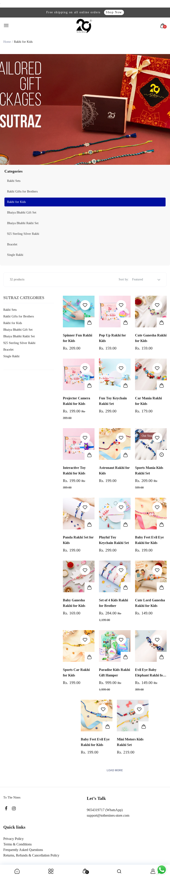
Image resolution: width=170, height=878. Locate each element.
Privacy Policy (13, 839)
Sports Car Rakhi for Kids (76, 672)
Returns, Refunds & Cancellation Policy (31, 855)
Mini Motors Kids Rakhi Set (130, 742)
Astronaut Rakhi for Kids (114, 470)
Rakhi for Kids (16, 202)
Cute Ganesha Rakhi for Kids (150, 338)
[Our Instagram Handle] (14, 808)
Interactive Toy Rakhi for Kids (74, 470)
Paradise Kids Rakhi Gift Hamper (114, 672)
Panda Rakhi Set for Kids (78, 540)
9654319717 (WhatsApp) (105, 810)
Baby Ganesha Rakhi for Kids (74, 603)
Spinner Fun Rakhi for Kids (77, 338)
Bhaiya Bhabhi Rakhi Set (23, 223)
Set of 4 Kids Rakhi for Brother (113, 603)
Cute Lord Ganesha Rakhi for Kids (150, 603)
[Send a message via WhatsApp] (162, 870)
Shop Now (114, 12)
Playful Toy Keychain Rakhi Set (114, 540)
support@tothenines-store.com (108, 815)
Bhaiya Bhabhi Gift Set (21, 212)
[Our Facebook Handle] (6, 808)
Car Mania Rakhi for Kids (148, 401)
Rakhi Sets (13, 181)
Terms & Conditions (17, 844)
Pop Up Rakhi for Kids (112, 338)
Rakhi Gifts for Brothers (22, 191)
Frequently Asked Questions (23, 850)
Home (7, 41)
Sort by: (124, 279)
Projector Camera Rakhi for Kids (76, 401)
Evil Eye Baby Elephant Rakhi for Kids (149, 673)
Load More (115, 770)
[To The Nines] (84, 25)
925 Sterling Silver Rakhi (23, 233)
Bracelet (12, 244)
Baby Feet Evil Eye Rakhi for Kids (149, 540)
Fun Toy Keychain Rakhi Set (113, 401)
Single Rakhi (15, 254)
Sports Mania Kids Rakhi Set (149, 470)
